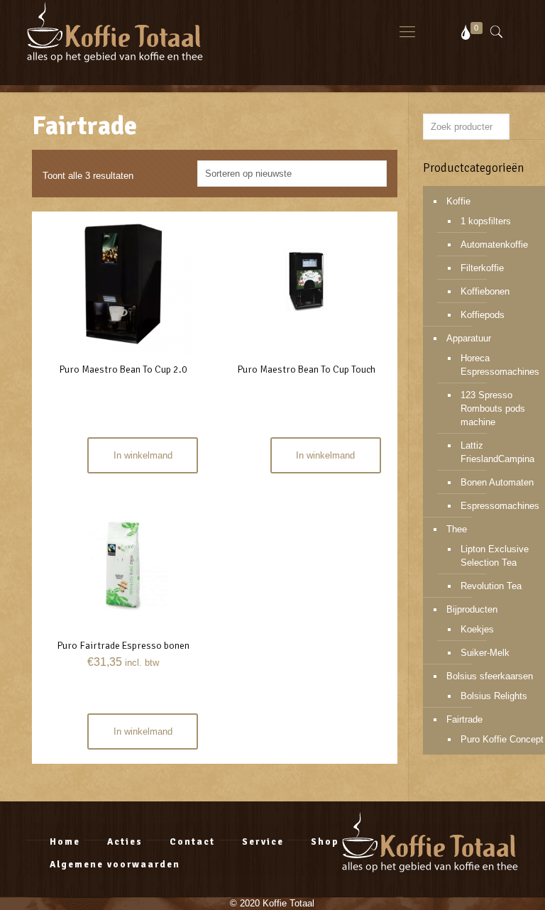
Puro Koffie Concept (502, 739)
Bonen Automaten (497, 482)
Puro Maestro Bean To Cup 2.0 (123, 369)
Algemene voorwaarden (115, 864)
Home (65, 842)
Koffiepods (483, 314)
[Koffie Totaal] (115, 32)
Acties (125, 842)
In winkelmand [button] (143, 731)
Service (263, 842)
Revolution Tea (491, 586)
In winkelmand (143, 455)
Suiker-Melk (485, 652)
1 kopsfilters (486, 221)
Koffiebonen (485, 291)
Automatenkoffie (494, 244)
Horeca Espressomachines (500, 365)
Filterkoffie (482, 268)
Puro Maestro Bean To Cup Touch (306, 369)
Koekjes (477, 629)
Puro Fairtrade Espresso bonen (123, 646)
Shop (325, 842)
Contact (192, 842)
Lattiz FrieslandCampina (497, 452)
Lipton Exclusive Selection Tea (495, 556)
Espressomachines (500, 505)
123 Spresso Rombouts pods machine (493, 408)
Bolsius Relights (494, 696)
